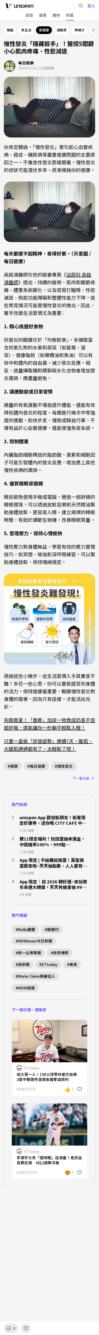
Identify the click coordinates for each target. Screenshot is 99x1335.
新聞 (70, 15)
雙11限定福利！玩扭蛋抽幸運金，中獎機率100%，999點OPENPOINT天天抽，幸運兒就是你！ (52, 841)
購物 (56, 15)
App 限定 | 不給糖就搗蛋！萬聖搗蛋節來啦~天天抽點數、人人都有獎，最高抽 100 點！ (51, 863)
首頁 (29, 15)
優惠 (43, 15)
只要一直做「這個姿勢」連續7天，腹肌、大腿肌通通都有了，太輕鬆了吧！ (48, 745)
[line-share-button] (71, 1026)
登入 (91, 6)
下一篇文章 (81, 778)
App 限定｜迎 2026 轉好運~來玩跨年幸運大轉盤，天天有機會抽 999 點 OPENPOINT (53, 884)
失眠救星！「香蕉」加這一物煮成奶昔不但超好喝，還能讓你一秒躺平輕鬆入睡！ (49, 723)
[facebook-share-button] (61, 1026)
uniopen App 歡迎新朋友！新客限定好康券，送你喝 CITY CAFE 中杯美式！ (53, 820)
